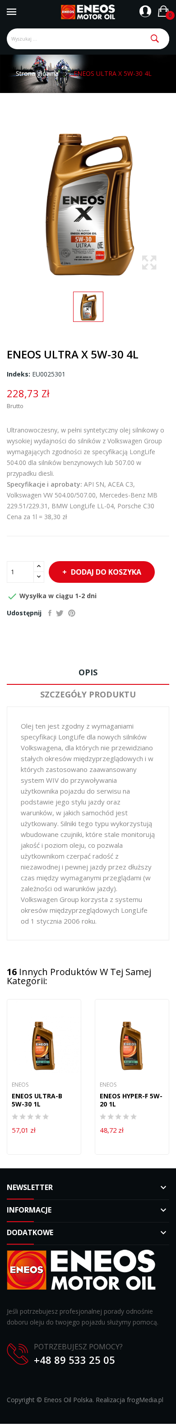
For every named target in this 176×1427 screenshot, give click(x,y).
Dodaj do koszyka (106, 572)
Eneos (20, 1085)
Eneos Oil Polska (68, 1399)
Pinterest (72, 613)
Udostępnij (50, 613)
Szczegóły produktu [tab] (88, 694)
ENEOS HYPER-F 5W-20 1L (131, 1100)
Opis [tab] (88, 672)
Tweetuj (60, 613)
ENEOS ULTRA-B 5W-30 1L (37, 1100)
